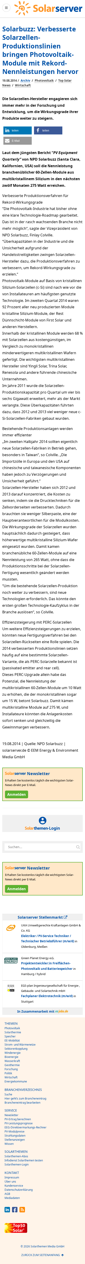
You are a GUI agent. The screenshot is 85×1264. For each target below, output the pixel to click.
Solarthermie (13, 1032)
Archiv (25, 80)
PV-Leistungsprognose (19, 1123)
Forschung (11, 1069)
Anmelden (16, 794)
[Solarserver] (48, 8)
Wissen (9, 1144)
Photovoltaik (44, 80)
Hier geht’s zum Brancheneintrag (25, 1098)
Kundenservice (14, 1186)
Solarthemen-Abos (16, 1156)
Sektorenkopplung (16, 1049)
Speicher (10, 1036)
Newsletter (11, 1115)
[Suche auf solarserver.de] (78, 847)
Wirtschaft (23, 85)
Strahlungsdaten (15, 1136)
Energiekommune (16, 1081)
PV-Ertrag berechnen (18, 1119)
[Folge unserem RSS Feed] (22, 1211)
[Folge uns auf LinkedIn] (7, 1211)
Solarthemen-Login (17, 1164)
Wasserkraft (12, 1061)
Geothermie (12, 1065)
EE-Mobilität (12, 1040)
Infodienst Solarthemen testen (24, 1160)
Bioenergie (11, 1057)
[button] (17, 130)
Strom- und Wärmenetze (20, 1045)
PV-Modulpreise (14, 1131)
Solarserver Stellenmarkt (41, 917)
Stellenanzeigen (15, 1140)
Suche (8, 1094)
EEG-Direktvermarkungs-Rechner (25, 1127)
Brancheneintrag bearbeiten (22, 1103)
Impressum (12, 1177)
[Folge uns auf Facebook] (14, 1211)
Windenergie (13, 1053)
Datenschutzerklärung (19, 1190)
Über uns (10, 1181)
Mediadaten (12, 1198)
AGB (7, 1194)
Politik (8, 1073)
